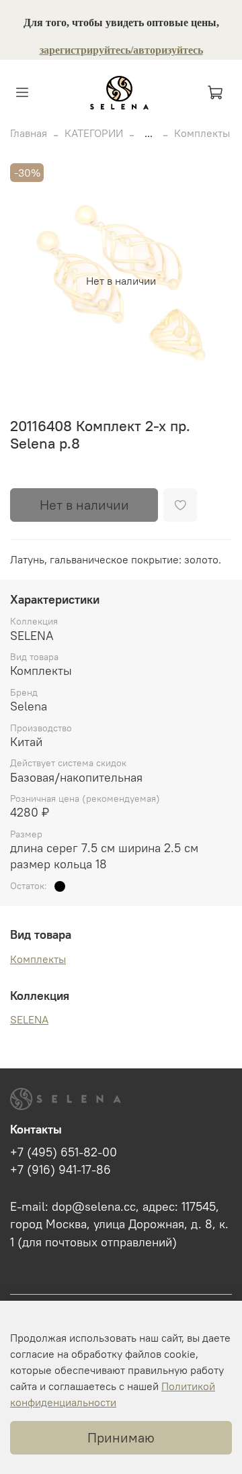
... (149, 133)
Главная (28, 133)
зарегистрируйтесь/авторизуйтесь (121, 50)
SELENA (29, 1019)
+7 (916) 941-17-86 (60, 1169)
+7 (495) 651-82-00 (63, 1152)
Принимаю (121, 1437)
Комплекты (202, 133)
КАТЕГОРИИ (94, 133)
